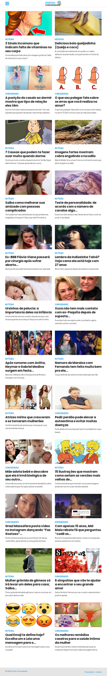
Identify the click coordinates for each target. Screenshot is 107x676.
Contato (98, 672)
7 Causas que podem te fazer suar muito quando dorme (27, 154)
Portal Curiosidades (19, 671)
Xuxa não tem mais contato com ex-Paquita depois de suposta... (76, 312)
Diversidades (61, 522)
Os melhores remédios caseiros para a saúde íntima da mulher (77, 639)
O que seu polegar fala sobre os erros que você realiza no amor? (77, 102)
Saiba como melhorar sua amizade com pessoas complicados (25, 207)
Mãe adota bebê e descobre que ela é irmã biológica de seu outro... (26, 475)
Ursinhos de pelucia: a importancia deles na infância (28, 310)
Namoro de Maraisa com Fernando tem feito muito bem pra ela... (78, 367)
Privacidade (89, 672)
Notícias (9, 39)
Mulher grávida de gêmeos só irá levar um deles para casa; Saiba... (27, 584)
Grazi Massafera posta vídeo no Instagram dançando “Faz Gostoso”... (28, 530)
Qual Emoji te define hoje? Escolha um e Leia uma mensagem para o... (25, 639)
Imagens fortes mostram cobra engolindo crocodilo (75, 154)
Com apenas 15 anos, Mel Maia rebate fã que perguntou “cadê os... (78, 530)
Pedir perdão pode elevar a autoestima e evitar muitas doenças (76, 421)
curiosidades (12, 94)
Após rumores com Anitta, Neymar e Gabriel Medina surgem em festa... (25, 367)
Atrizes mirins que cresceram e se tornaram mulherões (27, 419)
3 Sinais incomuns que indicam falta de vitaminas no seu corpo (28, 47)
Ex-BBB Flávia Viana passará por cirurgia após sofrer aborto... (27, 261)
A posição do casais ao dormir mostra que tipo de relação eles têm (28, 102)
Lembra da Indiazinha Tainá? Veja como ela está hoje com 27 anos (77, 261)
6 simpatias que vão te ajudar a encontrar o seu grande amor (78, 584)
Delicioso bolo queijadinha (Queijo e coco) (75, 45)
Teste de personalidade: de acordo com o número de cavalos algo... (75, 207)
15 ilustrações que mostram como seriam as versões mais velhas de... (77, 475)
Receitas (59, 39)
